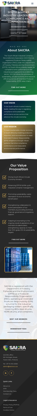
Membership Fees (9, 391)
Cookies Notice (8, 410)
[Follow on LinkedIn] (5, 373)
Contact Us (7, 394)
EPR (4, 389)
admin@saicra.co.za (10, 366)
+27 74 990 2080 (12, 364)
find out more (18, 87)
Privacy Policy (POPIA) (11, 405)
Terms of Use (8, 407)
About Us (6, 386)
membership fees (18, 329)
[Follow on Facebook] (11, 373)
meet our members (18, 319)
